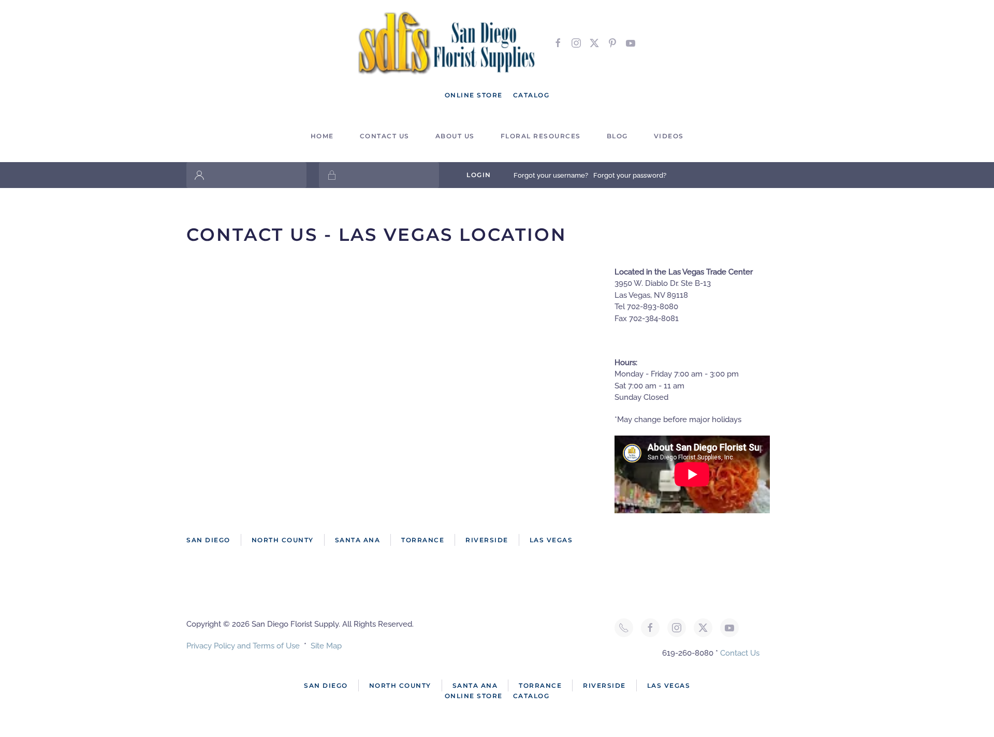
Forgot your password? (629, 175)
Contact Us (739, 653)
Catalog (531, 95)
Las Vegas (551, 540)
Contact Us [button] (385, 136)
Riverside (486, 540)
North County (283, 540)
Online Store (474, 95)
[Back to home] (447, 42)
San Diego (208, 540)
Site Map (326, 646)
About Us (455, 136)
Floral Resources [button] (541, 136)
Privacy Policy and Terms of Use (243, 646)
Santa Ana (358, 540)
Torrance (422, 540)
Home (322, 136)
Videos (669, 136)
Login (478, 175)
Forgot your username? (551, 175)
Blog (617, 136)
